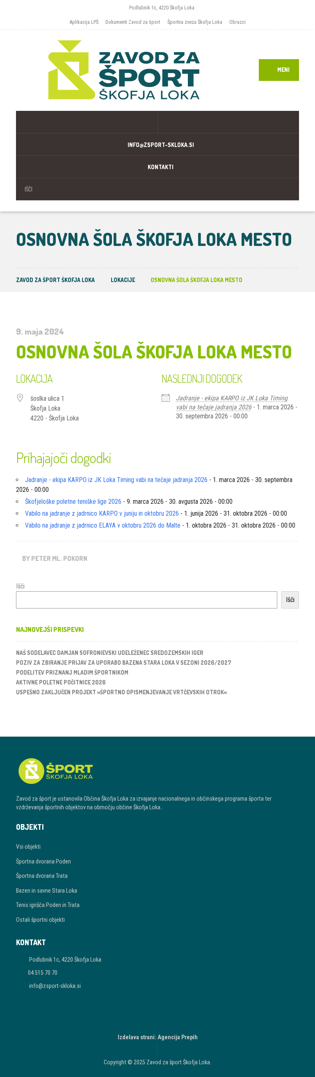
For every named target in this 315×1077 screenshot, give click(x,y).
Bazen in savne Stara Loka (46, 890)
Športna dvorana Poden (43, 861)
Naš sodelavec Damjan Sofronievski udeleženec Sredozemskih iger (109, 652)
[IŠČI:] (157, 189)
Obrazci (237, 22)
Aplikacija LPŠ (83, 22)
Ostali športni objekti (40, 919)
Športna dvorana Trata (42, 876)
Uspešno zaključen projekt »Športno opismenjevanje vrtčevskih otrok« (121, 692)
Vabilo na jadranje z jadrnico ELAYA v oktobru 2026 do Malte (102, 525)
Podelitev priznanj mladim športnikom (72, 672)
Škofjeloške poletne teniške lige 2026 (73, 501)
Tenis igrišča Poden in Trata (48, 905)
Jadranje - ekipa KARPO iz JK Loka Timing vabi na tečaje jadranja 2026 (116, 480)
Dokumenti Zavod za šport (132, 22)
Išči (20, 586)
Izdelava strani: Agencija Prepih (158, 1037)
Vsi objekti (28, 846)
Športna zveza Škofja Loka (194, 22)
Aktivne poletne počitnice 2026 (61, 682)
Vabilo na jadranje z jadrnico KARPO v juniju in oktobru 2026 (102, 513)
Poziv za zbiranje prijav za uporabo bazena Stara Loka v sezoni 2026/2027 (123, 662)
